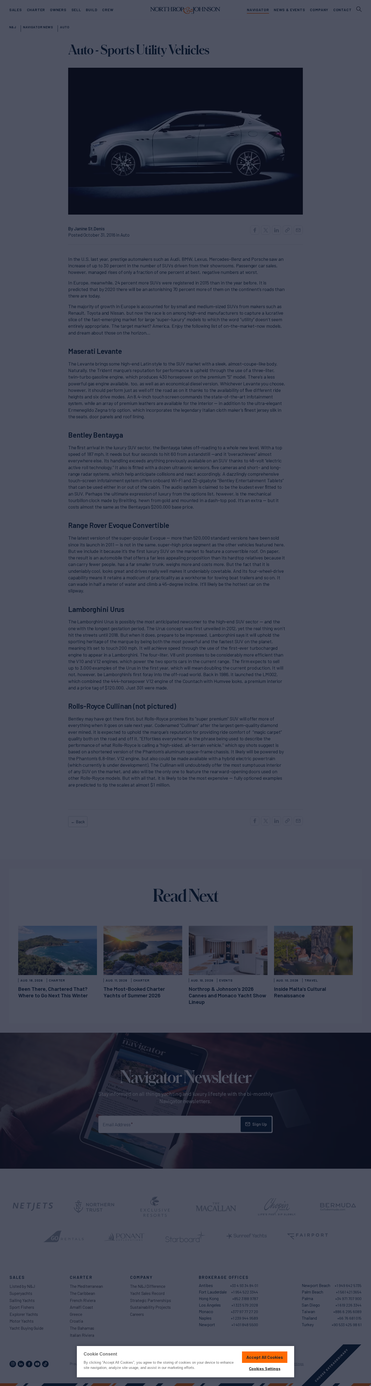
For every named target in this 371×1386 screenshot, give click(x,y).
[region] (185, 1361)
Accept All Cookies (264, 1357)
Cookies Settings (264, 1369)
